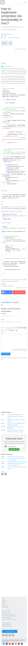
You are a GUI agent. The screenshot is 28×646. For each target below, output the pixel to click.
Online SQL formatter (6, 626)
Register (8, 302)
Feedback (4, 602)
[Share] (1, 644)
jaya (12, 66)
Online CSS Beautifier (6, 617)
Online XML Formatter (6, 624)
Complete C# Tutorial (6, 623)
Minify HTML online (6, 610)
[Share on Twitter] (4, 644)
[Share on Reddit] (16, 644)
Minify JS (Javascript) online (8, 614)
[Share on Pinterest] (13, 644)
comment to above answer (21, 287)
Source (2, 201)
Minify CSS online (6, 612)
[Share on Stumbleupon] (19, 644)
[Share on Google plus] (10, 644)
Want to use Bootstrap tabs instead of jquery (16, 461)
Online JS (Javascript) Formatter (9, 619)
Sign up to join (10, 631)
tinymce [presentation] (24, 349)
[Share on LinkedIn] (22, 644)
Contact (3, 603)
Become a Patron (21, 292)
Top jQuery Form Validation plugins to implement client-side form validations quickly (15, 416)
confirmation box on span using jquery (15, 456)
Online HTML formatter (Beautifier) (9, 615)
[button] (2, 328)
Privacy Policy (5, 607)
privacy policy (20, 357)
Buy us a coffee (8, 292)
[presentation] (2, 328)
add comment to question (20, 49)
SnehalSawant (9, 34)
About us (4, 600)
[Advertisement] (14, 395)
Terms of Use (5, 605)
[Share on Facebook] (7, 644)
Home (3, 598)
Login (3, 302)
